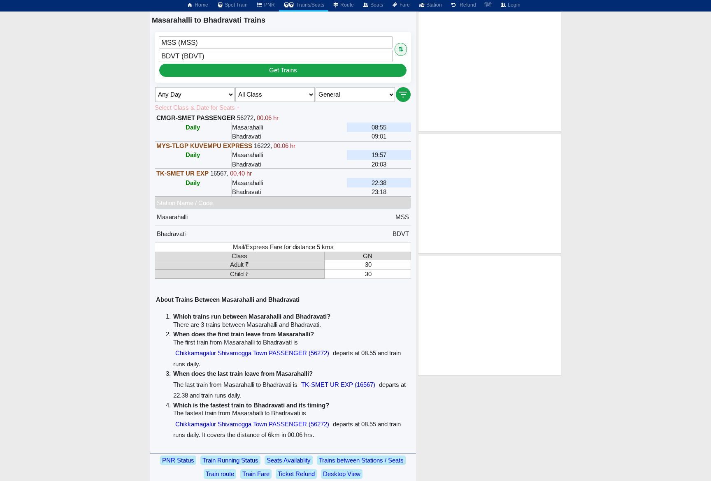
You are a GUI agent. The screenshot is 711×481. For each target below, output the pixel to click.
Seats (376, 5)
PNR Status (178, 460)
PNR (269, 5)
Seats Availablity (289, 460)
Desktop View (341, 473)
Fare (404, 5)
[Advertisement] (490, 71)
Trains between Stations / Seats (361, 460)
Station (433, 5)
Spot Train (235, 5)
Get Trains (283, 70)
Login (513, 5)
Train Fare (256, 473)
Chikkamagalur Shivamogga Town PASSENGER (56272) (252, 352)
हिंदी (488, 5)
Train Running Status (230, 460)
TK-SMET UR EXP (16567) (338, 384)
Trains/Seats (309, 5)
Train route (220, 473)
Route (346, 5)
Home (200, 5)
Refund (466, 5)
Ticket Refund (296, 473)
